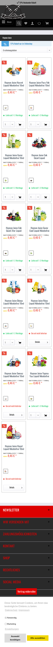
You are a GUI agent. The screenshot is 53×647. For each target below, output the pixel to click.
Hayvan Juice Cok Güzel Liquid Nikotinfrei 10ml (39, 156)
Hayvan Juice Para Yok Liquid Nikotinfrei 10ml (39, 84)
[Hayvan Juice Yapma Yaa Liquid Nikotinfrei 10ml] (39, 359)
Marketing (11, 624)
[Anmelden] (39, 23)
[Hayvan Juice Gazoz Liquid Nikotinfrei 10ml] (13, 141)
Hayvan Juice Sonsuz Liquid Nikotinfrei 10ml (13, 374)
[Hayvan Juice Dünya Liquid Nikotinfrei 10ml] (13, 286)
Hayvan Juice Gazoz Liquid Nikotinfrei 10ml (13, 156)
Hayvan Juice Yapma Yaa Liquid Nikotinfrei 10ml (39, 374)
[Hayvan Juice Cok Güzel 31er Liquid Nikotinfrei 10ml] (13, 213)
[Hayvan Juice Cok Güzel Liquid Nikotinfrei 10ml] (39, 141)
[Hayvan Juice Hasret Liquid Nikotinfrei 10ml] (13, 68)
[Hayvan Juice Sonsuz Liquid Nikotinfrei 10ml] (13, 359)
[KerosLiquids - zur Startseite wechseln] (7, 12)
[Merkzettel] (25, 23)
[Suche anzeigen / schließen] (19, 23)
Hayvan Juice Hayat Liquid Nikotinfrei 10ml (13, 447)
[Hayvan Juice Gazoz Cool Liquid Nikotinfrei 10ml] (39, 213)
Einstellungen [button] (12, 629)
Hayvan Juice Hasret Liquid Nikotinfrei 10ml (13, 84)
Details (37, 341)
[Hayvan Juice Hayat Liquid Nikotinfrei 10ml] (13, 431)
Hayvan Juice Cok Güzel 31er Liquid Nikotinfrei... (14, 229)
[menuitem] (6, 22)
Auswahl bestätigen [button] (15, 638)
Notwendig (12, 618)
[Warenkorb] (47, 23)
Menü (9, 22)
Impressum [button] (24, 610)
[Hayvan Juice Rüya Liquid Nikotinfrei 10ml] (39, 286)
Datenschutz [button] (11, 610)
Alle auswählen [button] (37, 638)
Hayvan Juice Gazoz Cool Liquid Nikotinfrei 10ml (39, 229)
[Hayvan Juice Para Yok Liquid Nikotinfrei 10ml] (39, 68)
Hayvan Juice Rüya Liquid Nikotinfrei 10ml (39, 302)
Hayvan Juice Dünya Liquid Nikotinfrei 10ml (13, 302)
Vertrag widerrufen (26, 591)
